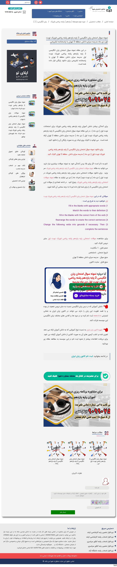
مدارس (80, 11)
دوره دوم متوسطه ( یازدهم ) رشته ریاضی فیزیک (68, 21)
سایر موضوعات (57, 16)
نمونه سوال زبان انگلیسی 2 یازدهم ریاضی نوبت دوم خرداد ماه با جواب (17, 105)
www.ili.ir (97, 315)
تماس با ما (43, 556)
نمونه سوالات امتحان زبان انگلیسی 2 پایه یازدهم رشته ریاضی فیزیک (69, 168)
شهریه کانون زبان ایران (94, 329)
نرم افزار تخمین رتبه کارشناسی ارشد (100, 532)
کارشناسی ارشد (78, 16)
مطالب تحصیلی (95, 21)
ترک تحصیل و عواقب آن (17, 187)
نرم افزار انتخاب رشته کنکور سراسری (100, 541)
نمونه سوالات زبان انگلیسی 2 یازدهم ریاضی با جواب (17, 116)
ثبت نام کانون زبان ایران (82, 356)
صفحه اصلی (108, 21)
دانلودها (74, 556)
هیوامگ (50, 556)
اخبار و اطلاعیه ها (60, 556)
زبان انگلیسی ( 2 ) (40, 21)
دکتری (68, 16)
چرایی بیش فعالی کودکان (17, 159)
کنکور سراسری (70, 11)
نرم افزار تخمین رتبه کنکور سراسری (101, 546)
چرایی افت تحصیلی (18, 181)
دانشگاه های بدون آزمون (55, 11)
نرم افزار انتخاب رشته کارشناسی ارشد (100, 537)
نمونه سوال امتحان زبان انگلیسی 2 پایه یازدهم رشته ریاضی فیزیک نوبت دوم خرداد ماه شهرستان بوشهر (17, 130)
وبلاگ (69, 556)
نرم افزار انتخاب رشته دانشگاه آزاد (101, 550)
